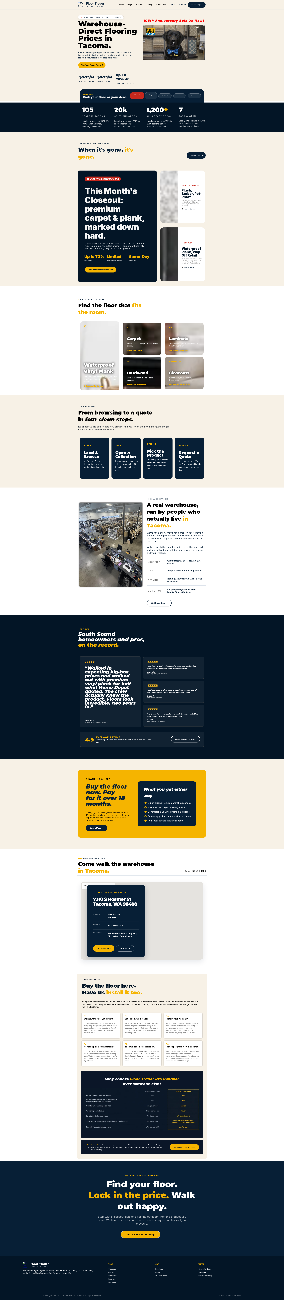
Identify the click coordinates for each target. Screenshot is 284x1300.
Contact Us (125, 948)
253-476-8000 (180, 5)
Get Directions (104, 948)
